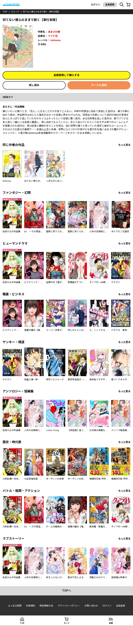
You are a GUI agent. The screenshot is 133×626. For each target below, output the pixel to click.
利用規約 (30, 605)
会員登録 (109, 4)
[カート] (128, 5)
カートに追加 (99, 85)
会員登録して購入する (66, 75)
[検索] (121, 5)
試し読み (34, 85)
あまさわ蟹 (54, 31)
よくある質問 (14, 605)
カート (66, 623)
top (5, 11)
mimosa (55, 40)
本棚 (111, 623)
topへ (66, 590)
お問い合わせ (91, 605)
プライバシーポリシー (68, 605)
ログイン (95, 4)
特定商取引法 (46, 605)
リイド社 (53, 35)
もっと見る (124, 144)
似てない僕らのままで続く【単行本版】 (41, 11)
